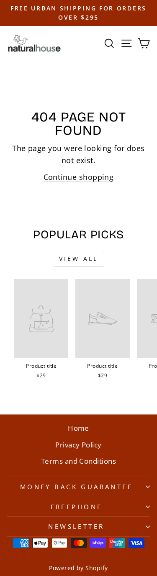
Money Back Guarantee (76, 487)
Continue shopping (79, 177)
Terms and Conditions (78, 461)
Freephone (77, 507)
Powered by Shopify (78, 568)
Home (78, 428)
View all (78, 259)
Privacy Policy (78, 445)
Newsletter (76, 526)
